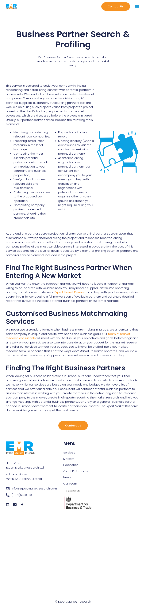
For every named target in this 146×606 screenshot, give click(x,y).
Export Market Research (71, 292)
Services (69, 452)
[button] (137, 6)
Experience (71, 465)
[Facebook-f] (22, 504)
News (67, 477)
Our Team (70, 483)
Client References (75, 471)
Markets (68, 459)
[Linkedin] (7, 504)
